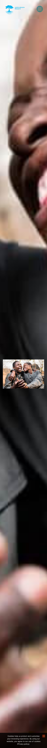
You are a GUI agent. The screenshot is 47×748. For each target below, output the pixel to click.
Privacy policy (23, 744)
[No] (43, 736)
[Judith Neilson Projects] (15, 10)
